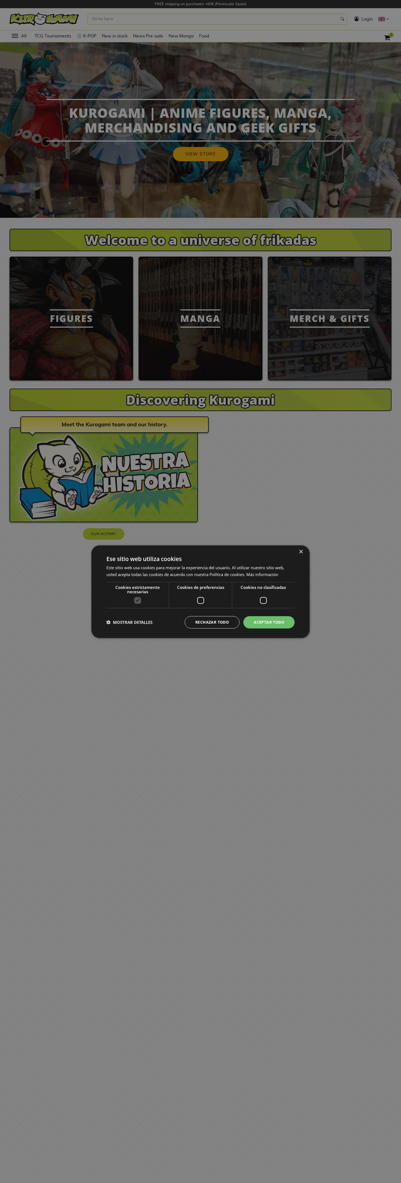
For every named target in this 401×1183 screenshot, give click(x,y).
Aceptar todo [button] (269, 621)
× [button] (301, 552)
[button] (129, 622)
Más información (262, 574)
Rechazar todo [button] (212, 621)
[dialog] (200, 591)
